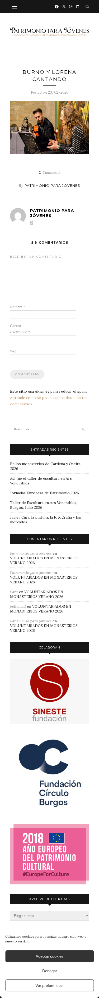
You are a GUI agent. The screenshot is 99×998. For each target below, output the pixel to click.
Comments (49, 172)
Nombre (17, 307)
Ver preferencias (49, 985)
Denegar (49, 971)
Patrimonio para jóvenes (52, 185)
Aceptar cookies (50, 956)
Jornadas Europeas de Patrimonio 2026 (44, 493)
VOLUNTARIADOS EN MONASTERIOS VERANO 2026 (36, 594)
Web (13, 351)
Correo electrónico (20, 329)
